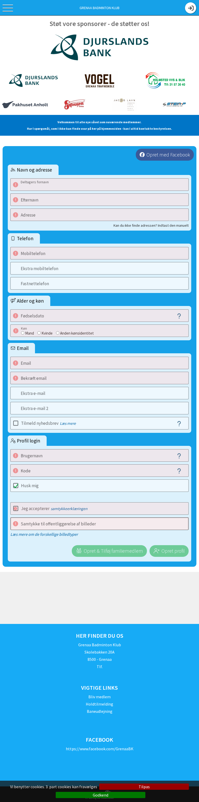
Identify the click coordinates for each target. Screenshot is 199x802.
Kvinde (47, 333)
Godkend (100, 795)
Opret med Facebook (168, 155)
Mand (29, 333)
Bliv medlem (99, 696)
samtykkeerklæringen (69, 508)
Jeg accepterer (54, 508)
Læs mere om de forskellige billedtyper (44, 534)
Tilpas (144, 786)
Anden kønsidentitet (77, 333)
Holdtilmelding (99, 704)
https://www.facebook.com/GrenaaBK (99, 748)
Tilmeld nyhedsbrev (48, 423)
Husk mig (30, 485)
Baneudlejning (99, 711)
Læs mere (68, 423)
